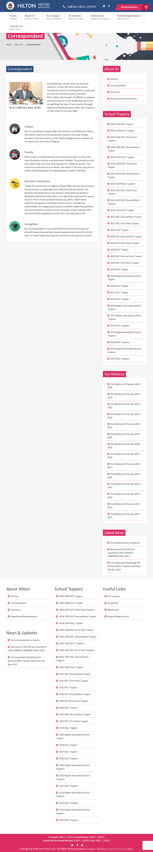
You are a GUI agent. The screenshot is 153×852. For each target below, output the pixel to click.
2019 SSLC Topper (119, 269)
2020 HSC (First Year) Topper (124, 242)
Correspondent (118, 85)
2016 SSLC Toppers (120, 298)
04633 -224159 (82, 6)
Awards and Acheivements (123, 98)
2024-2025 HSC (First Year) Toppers (122, 139)
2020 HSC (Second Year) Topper (126, 236)
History (114, 78)
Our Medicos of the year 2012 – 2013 (124, 505)
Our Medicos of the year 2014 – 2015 (124, 485)
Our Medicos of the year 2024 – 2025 (124, 386)
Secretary (115, 91)
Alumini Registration (128, 17)
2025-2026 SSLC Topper (122, 130)
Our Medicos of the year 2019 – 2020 (124, 435)
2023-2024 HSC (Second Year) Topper (123, 175)
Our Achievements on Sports (125, 542)
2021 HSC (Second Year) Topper (126, 216)
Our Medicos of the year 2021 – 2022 (124, 416)
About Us (32, 17)
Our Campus (53, 17)
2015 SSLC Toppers (120, 325)
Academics (76, 17)
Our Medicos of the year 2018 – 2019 (124, 445)
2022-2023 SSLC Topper (122, 210)
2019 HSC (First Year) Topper (124, 262)
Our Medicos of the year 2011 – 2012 (124, 515)
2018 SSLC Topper (119, 285)
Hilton (8, 44)
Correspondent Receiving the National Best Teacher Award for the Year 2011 (124, 566)
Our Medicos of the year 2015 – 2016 (124, 475)
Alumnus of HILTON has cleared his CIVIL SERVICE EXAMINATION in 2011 (121, 553)
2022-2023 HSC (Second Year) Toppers (123, 202)
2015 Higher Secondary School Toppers (124, 317)
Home (13, 17)
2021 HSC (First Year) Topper (124, 223)
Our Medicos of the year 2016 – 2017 (124, 465)
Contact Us (16, 27)
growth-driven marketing (117, 849)
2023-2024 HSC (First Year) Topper (122, 165)
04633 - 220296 (81, 840)
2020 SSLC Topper (119, 249)
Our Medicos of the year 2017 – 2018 (124, 455)
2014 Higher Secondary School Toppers (124, 334)
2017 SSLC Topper (119, 292)
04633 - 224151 (66, 837)
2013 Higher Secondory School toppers (124, 350)
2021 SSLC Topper (119, 229)
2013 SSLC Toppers (120, 358)
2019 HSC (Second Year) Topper (126, 256)
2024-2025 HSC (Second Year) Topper (123, 149)
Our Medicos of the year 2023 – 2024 (124, 395)
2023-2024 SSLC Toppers (122, 183)
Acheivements (129, 7)
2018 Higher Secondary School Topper (124, 277)
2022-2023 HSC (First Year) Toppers (122, 192)
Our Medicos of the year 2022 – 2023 (124, 405)
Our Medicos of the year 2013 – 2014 (124, 495)
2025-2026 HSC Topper (121, 124)
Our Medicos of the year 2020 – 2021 (124, 425)
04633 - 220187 (96, 837)
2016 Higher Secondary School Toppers (124, 307)
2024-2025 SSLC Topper (122, 157)
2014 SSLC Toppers (120, 342)
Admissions (100, 17)
